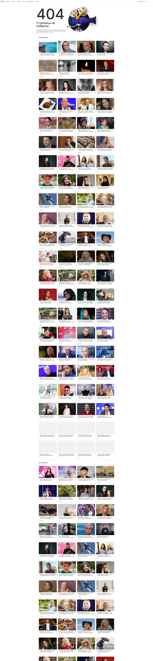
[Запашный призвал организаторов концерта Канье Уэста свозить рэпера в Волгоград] (105, 412)
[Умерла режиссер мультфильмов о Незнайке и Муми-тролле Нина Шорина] (105, 164)
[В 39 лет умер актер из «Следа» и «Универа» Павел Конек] (48, 145)
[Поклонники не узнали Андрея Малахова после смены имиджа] (86, 298)
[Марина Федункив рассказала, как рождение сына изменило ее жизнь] (48, 431)
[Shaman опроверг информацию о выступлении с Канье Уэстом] (86, 488)
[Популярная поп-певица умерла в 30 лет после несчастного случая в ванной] (86, 69)
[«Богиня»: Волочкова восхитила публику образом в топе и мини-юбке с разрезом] (48, 545)
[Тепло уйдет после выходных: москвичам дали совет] (67, 240)
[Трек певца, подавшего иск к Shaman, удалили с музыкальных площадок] (48, 374)
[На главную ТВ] (4, 1)
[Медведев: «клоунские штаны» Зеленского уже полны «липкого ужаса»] (86, 336)
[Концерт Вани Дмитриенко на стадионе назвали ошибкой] (105, 298)
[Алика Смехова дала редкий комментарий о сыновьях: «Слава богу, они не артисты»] (105, 450)
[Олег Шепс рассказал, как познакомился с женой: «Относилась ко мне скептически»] (86, 545)
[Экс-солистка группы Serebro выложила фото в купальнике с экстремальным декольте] (67, 412)
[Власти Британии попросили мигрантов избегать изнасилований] (105, 589)
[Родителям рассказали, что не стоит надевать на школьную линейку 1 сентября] (48, 259)
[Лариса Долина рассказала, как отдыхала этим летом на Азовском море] (86, 507)
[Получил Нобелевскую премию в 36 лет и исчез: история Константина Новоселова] (67, 145)
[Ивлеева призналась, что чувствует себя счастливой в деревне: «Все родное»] (86, 374)
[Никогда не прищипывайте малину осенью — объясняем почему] (67, 608)
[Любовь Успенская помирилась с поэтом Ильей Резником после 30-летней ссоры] (86, 526)
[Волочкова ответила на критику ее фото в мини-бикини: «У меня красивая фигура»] (86, 412)
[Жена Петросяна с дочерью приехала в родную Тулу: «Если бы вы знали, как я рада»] (67, 221)
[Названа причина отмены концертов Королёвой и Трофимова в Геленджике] (48, 589)
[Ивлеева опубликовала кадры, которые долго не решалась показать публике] (48, 336)
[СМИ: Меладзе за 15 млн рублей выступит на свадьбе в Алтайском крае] (105, 336)
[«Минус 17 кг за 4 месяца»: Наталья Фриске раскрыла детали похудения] (48, 526)
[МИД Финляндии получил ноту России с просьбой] (48, 202)
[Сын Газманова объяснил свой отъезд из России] (105, 50)
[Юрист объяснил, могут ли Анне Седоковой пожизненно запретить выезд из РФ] (86, 183)
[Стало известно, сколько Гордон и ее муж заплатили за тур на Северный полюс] (48, 221)
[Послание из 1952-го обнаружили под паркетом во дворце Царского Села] (48, 69)
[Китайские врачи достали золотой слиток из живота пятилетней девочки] (105, 526)
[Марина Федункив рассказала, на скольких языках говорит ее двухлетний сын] (105, 126)
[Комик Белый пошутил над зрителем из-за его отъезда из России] (86, 564)
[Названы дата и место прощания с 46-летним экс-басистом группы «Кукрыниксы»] (105, 355)
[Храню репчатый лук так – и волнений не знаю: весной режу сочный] (67, 278)
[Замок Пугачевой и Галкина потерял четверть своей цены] (86, 431)
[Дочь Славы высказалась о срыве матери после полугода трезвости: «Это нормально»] (105, 317)
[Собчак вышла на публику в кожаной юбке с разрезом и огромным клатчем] (105, 507)
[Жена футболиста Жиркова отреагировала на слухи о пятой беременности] (105, 564)
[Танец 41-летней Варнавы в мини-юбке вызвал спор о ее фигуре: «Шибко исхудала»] (67, 450)
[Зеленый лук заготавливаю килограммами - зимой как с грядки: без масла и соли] (86, 450)
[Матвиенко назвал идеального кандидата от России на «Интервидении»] (67, 355)
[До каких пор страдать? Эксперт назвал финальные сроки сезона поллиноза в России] (86, 202)
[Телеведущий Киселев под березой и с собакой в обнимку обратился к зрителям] (86, 50)
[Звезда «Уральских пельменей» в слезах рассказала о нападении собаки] (105, 107)
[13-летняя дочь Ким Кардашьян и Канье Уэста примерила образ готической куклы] (86, 317)
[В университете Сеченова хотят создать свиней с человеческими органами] (86, 145)
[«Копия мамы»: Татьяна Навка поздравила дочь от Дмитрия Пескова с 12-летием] (48, 164)
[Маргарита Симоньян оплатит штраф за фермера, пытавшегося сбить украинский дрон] (67, 374)
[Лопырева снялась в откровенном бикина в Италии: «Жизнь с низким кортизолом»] (48, 469)
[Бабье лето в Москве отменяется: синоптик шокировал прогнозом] (67, 69)
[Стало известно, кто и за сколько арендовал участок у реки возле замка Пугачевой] (86, 278)
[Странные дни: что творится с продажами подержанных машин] (67, 507)
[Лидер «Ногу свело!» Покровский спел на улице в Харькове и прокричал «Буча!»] (86, 240)
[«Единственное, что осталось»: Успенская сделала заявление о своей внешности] (105, 145)
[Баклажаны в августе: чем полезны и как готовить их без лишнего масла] (48, 107)
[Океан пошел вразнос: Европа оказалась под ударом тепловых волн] (48, 50)
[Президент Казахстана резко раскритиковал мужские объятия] (86, 646)
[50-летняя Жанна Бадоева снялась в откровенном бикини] (67, 183)
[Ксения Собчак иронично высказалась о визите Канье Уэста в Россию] (67, 488)
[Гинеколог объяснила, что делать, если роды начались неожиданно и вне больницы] (67, 545)
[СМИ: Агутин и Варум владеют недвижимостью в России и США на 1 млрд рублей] (86, 107)
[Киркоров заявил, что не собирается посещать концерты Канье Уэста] (48, 507)
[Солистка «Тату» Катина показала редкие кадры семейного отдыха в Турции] (48, 298)
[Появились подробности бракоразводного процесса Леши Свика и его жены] (48, 355)
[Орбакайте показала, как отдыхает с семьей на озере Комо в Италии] (105, 240)
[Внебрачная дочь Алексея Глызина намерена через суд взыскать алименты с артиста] (48, 608)
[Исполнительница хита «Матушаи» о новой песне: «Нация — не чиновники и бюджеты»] (67, 336)
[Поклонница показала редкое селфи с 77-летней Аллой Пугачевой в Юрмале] (86, 259)
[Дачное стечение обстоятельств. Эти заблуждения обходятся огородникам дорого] (67, 126)
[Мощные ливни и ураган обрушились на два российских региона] (48, 646)
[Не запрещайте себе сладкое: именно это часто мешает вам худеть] (86, 469)
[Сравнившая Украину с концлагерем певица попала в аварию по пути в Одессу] (86, 627)
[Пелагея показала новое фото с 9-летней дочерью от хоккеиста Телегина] (48, 88)
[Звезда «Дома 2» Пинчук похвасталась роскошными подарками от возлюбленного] (67, 526)
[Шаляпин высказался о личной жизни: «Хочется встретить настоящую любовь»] (67, 431)
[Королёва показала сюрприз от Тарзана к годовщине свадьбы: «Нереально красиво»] (105, 608)
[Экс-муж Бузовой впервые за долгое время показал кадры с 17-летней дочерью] (105, 627)
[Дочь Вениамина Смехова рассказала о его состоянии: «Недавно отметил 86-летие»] (105, 374)
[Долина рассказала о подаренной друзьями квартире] (86, 355)
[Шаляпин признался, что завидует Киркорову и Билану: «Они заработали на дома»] (86, 126)
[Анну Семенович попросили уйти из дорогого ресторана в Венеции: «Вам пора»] (105, 69)
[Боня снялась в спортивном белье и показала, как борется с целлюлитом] (48, 488)
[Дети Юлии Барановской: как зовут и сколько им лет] (48, 126)
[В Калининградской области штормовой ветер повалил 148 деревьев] (105, 545)
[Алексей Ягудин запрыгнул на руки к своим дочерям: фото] (105, 431)
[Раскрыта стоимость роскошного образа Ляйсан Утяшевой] (48, 450)
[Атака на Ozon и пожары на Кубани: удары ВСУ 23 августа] (48, 564)
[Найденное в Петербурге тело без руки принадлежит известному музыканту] (86, 88)
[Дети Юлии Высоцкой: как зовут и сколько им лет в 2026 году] (105, 88)
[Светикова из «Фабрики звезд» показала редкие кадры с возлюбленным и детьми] (105, 259)
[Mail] (2, 1)
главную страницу (49, 32)
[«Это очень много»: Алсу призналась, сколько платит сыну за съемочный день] (67, 164)
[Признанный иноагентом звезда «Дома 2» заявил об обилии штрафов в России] (48, 183)
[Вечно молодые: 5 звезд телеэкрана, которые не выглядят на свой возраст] (86, 221)
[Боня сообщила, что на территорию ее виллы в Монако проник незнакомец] (67, 317)
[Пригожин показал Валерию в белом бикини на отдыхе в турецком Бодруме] (67, 627)
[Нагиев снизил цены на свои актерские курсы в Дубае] (67, 393)
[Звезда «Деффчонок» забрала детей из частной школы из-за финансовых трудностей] (48, 412)
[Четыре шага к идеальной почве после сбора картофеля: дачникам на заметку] (48, 627)
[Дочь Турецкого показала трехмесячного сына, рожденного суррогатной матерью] (105, 183)
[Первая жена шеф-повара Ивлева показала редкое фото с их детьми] (86, 589)
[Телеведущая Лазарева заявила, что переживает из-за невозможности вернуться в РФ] (48, 393)
